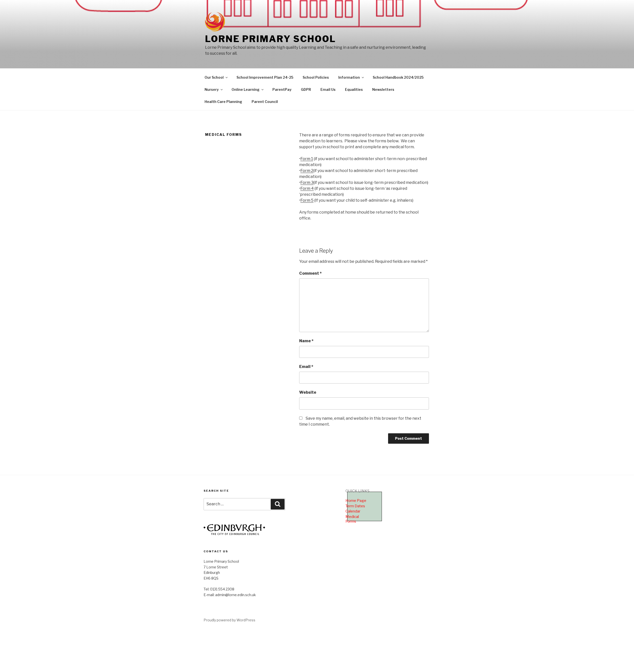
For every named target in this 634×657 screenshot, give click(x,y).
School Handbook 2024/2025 (398, 77)
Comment (310, 273)
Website (307, 392)
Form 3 (307, 182)
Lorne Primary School (270, 38)
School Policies (316, 77)
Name (306, 341)
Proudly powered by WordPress (229, 620)
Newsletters (383, 89)
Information (349, 77)
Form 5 (307, 200)
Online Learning (246, 89)
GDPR (306, 89)
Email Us (328, 89)
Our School (214, 77)
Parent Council (265, 101)
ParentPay (281, 89)
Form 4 (307, 188)
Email (306, 366)
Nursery (212, 89)
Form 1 (306, 158)
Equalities (354, 89)
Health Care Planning (223, 101)
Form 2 (306, 170)
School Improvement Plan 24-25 (265, 77)
